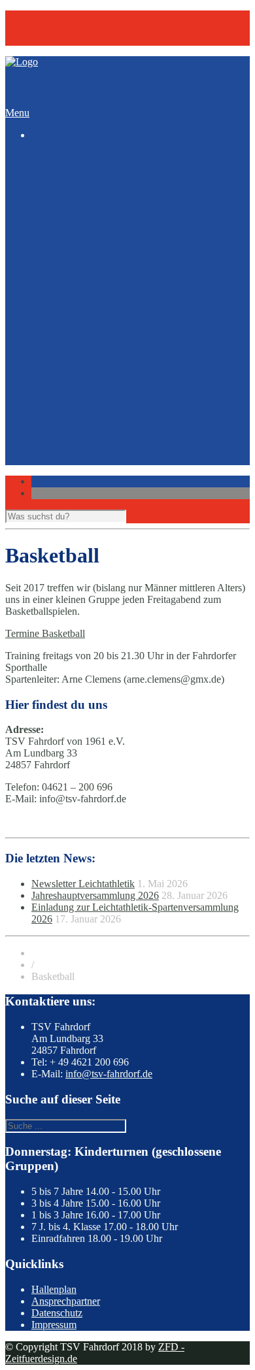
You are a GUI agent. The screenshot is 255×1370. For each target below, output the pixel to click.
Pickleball (78, 263)
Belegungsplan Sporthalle (110, 345)
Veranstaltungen (64, 39)
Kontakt (48, 27)
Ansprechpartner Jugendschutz (121, 415)
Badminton (80, 192)
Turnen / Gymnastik (99, 286)
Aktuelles (51, 310)
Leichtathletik (86, 251)
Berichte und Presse (98, 333)
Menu (17, 112)
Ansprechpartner (65, 1301)
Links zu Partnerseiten (103, 462)
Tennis (71, 274)
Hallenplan (53, 1289)
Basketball (79, 204)
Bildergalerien (60, 357)
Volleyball (78, 298)
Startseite (50, 157)
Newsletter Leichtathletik (109, 321)
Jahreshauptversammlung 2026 (95, 895)
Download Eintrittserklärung (116, 451)
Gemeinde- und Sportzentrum (119, 439)
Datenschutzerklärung (103, 486)
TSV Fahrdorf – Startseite (84, 16)
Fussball (75, 227)
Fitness (72, 215)
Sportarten (52, 180)
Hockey (74, 239)
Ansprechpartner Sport (104, 404)
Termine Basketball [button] (45, 633)
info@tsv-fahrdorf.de (108, 1073)
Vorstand (76, 427)
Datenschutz (56, 1312)
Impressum (80, 474)
